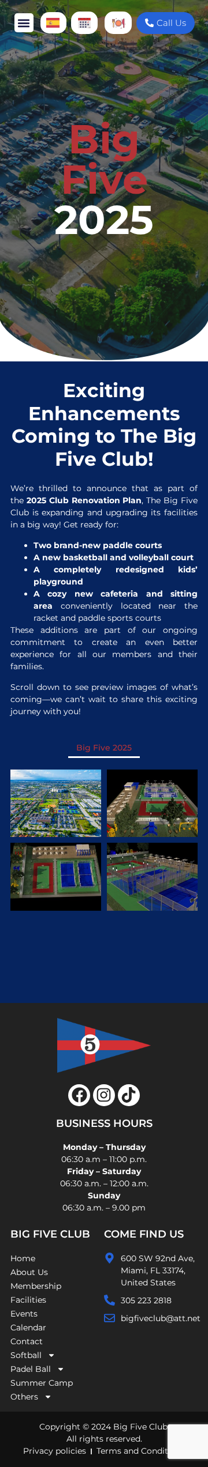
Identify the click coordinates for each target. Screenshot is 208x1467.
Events (24, 1313)
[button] (24, 22)
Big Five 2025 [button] (104, 747)
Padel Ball (30, 1369)
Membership (35, 1286)
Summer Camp (41, 1383)
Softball (26, 1355)
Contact (26, 1341)
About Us (29, 1272)
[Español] (53, 22)
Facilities (28, 1300)
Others (24, 1396)
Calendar (28, 1327)
